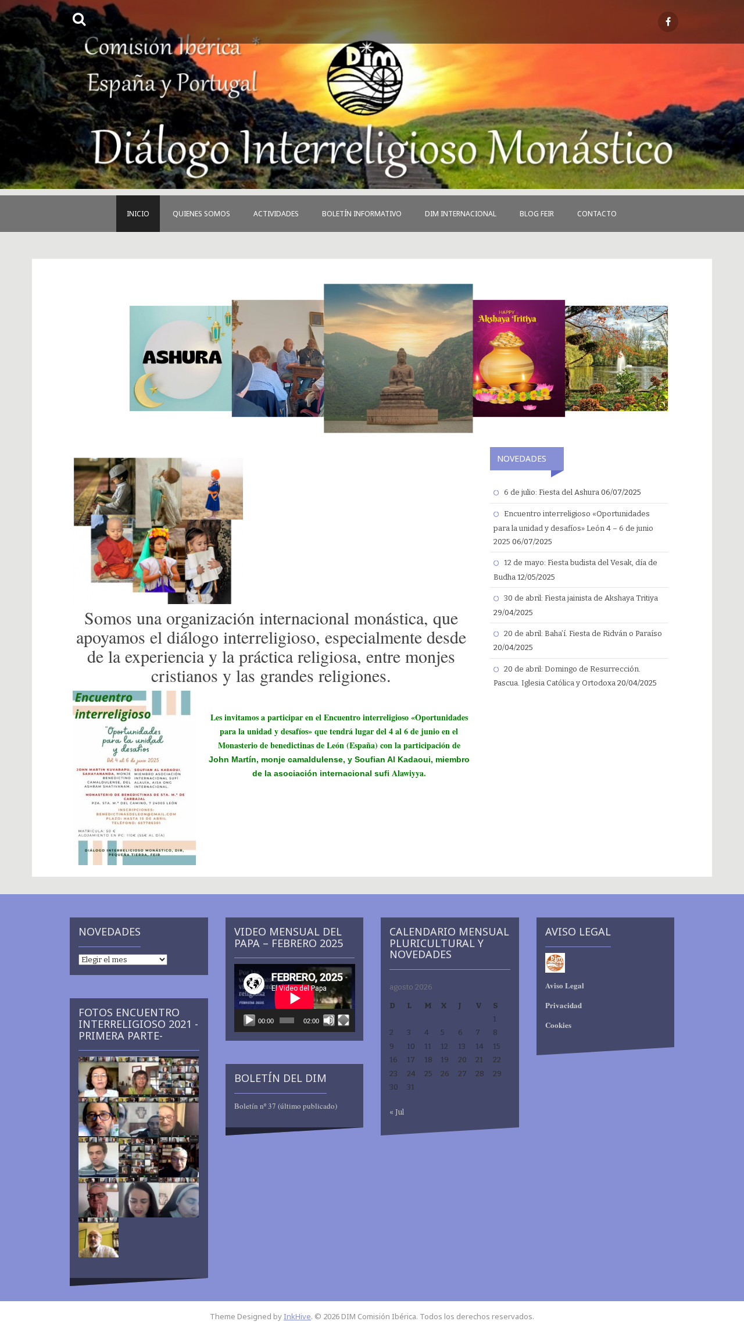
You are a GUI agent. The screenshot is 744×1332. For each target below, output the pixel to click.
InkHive (297, 1316)
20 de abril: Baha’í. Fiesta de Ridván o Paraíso (583, 633)
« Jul (396, 1112)
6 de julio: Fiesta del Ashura (551, 492)
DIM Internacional (460, 214)
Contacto (597, 214)
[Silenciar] (329, 1020)
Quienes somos (201, 214)
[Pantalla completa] (343, 1020)
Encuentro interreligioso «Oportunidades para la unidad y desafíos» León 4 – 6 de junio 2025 (573, 527)
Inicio (138, 214)
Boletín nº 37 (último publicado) (285, 1106)
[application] (294, 998)
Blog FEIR (537, 214)
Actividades (276, 214)
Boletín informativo (362, 214)
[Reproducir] (249, 1020)
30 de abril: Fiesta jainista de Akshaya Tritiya (581, 598)
